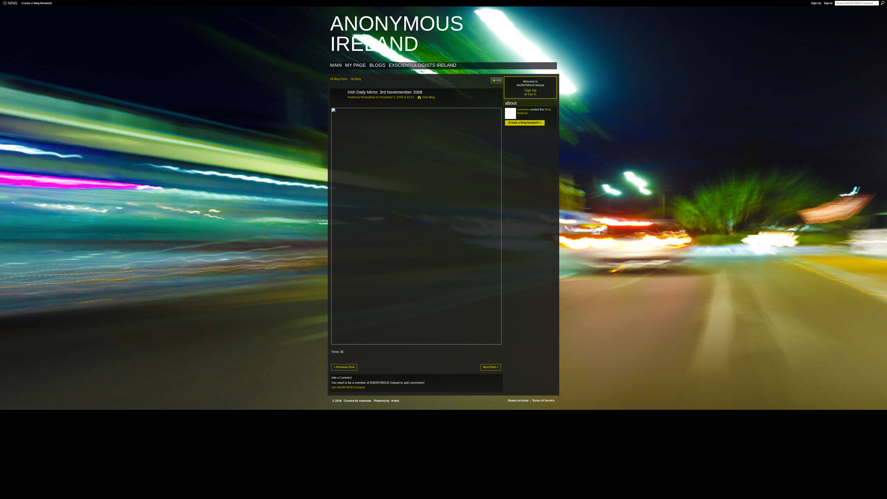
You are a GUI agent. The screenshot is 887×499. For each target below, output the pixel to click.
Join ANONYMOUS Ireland (348, 387)
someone (523, 109)
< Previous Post (344, 367)
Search (882, 3)
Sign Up (816, 3)
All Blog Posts (338, 79)
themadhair (368, 97)
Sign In (828, 3)
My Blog (356, 79)
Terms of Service (543, 400)
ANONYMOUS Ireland (397, 33)
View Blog (428, 97)
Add (499, 80)
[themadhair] (337, 102)
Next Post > (490, 367)
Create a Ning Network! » (524, 122)
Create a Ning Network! (36, 3)
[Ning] (10, 3)
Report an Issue (518, 400)
